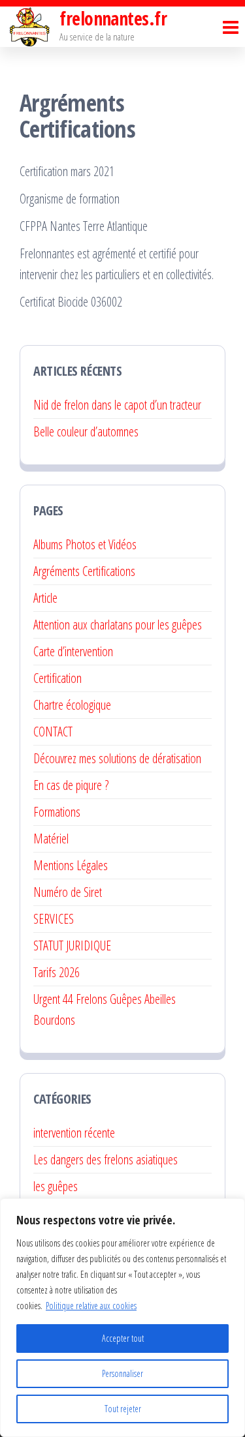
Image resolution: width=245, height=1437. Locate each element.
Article (45, 598)
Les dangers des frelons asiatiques (105, 1159)
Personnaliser (122, 1373)
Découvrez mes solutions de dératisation (118, 758)
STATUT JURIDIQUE (72, 945)
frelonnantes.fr (113, 18)
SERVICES (53, 919)
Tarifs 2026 (56, 972)
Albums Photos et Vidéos (85, 544)
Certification (57, 678)
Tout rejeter (123, 1408)
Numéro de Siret (67, 892)
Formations (56, 812)
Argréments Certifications (84, 571)
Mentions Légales (70, 865)
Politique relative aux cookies (91, 1305)
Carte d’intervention (73, 651)
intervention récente (74, 1133)
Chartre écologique (72, 705)
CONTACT (53, 731)
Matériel (51, 838)
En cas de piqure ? (70, 785)
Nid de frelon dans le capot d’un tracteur (117, 405)
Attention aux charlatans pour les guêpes (117, 624)
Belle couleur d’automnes (86, 431)
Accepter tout (123, 1338)
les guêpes (55, 1186)
